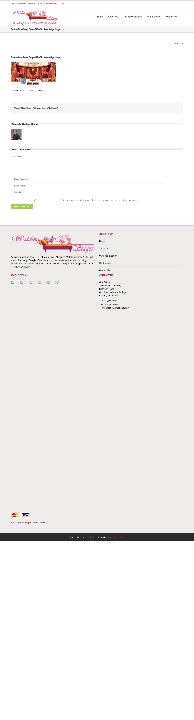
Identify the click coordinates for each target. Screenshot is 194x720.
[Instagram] (156, 4)
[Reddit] (167, 107)
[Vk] (171, 107)
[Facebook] (142, 4)
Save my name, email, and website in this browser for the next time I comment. (100, 200)
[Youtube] (151, 4)
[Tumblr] (165, 4)
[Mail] (176, 107)
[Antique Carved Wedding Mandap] (15, 395)
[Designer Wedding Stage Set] (33, 395)
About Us (113, 16)
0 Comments (40, 90)
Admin (15, 90)
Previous (179, 43)
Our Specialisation (132, 16)
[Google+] (170, 4)
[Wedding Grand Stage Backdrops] (24, 395)
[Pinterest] (161, 4)
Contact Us (171, 16)
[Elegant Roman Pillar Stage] (51, 395)
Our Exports (153, 16)
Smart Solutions (118, 537)
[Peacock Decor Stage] (60, 395)
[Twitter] (146, 4)
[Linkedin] (179, 4)
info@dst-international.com (52, 3)
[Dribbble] (175, 4)
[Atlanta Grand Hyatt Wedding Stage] (42, 395)
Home (100, 16)
